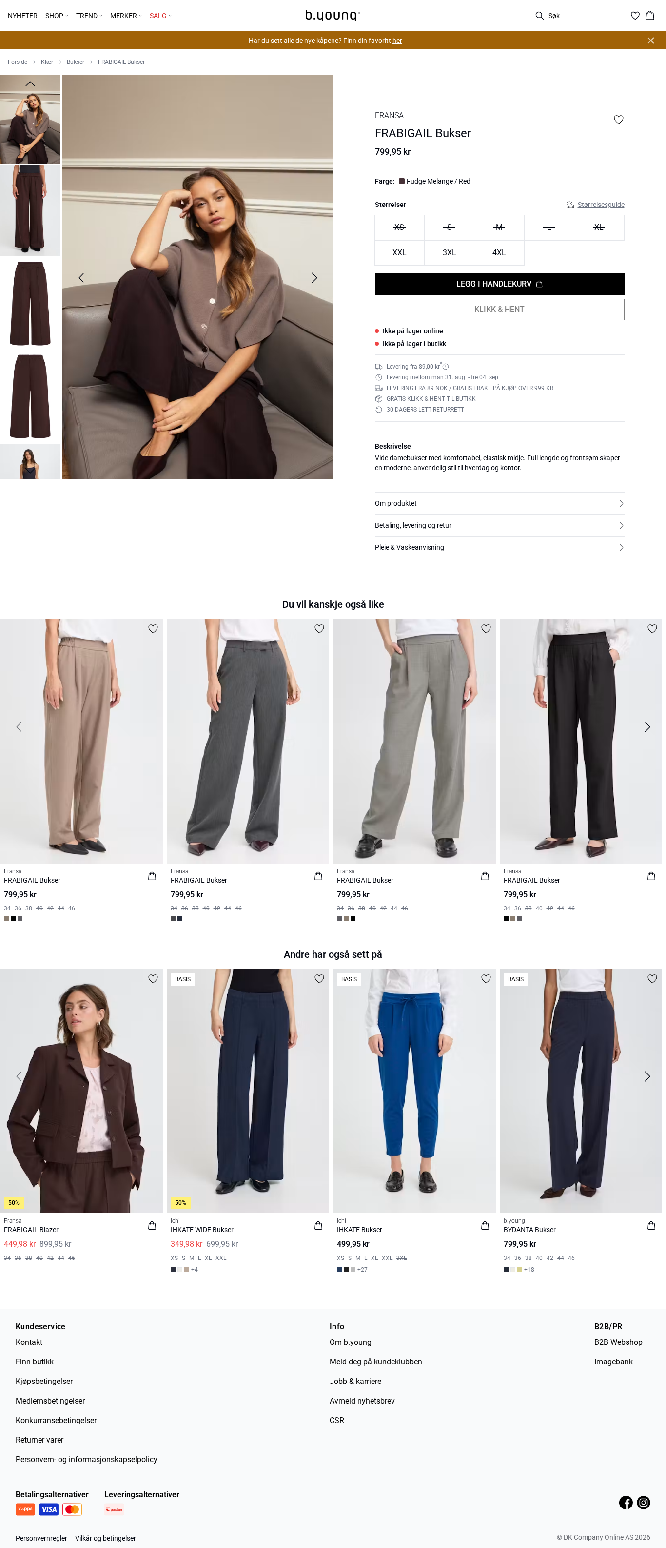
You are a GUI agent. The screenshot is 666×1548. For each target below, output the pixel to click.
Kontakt (29, 1342)
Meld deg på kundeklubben (376, 1361)
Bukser (75, 62)
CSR (337, 1420)
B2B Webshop (618, 1342)
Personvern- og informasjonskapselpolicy (86, 1459)
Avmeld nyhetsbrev (362, 1400)
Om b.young (351, 1342)
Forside (17, 62)
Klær (47, 62)
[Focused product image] (197, 278)
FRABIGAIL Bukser (121, 62)
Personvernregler (41, 1538)
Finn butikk (35, 1361)
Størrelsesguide (601, 204)
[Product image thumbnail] (30, 118)
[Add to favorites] (618, 119)
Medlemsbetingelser (50, 1400)
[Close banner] (651, 40)
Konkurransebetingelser (56, 1420)
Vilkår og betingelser (105, 1538)
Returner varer (39, 1440)
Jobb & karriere (355, 1381)
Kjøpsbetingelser (44, 1381)
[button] (500, 503)
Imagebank (613, 1361)
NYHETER (23, 16)
